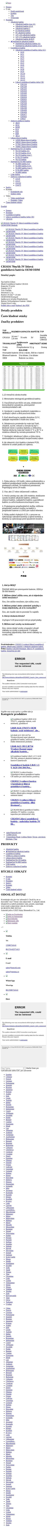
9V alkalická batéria (23, 33)
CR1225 (23, 89)
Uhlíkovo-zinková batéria (15, 856)
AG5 (22, 63)
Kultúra (13, 13)
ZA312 (18, 183)
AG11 (22, 76)
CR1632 (23, 95)
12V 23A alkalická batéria (25, 35)
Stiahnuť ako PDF (22, 305)
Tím (12, 16)
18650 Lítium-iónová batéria (26, 142)
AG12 (22, 78)
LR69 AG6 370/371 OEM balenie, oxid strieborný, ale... (25, 729)
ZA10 (17, 179)
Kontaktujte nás (17, 192)
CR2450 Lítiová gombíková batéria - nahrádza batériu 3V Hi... (25, 821)
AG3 (22, 59)
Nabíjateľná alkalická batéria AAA (28, 46)
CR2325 (23, 106)
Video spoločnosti (17, 198)
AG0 (22, 52)
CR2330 (23, 108)
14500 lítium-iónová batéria (25, 140)
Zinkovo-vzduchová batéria (21, 177)
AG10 (22, 74)
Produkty (9, 20)
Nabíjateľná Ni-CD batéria (21, 149)
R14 (17, 129)
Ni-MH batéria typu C (23, 168)
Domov (9, 7)
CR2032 (23, 101)
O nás (8, 879)
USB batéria (15, 174)
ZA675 (18, 185)
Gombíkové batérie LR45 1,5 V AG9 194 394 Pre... (25, 766)
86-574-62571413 (13, 949)
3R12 (17, 136)
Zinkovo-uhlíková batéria (20, 121)
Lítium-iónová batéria (19, 138)
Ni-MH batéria (21, 172)
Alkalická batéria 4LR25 (24, 39)
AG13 (22, 80)
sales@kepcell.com (13, 833)
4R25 (17, 123)
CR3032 (23, 117)
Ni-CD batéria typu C (23, 155)
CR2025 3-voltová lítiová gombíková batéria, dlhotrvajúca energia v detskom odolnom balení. (22, 645)
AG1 (22, 54)
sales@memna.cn (12, 972)
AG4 (22, 61)
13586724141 (11, 835)
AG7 (22, 67)
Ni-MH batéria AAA (23, 166)
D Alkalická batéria (22, 31)
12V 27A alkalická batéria (25, 37)
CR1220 (23, 86)
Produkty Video (17, 200)
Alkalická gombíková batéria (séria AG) (30, 50)
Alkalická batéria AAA (24, 26)
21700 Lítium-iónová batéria (26, 144)
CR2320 (23, 104)
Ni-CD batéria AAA (23, 153)
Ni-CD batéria (20, 159)
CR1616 (23, 91)
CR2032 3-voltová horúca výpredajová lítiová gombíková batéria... (23, 784)
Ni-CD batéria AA (22, 151)
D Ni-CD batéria (21, 157)
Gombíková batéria (18, 48)
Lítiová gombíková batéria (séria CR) (29, 82)
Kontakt (9, 877)
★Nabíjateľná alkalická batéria (22, 41)
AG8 (22, 69)
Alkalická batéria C (22, 28)
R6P (17, 134)
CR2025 (23, 99)
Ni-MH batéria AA (22, 164)
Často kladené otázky (14, 202)
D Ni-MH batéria (22, 170)
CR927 (23, 119)
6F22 (17, 125)
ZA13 (17, 181)
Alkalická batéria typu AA (25, 24)
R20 (17, 132)
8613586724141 (12, 990)
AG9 (22, 71)
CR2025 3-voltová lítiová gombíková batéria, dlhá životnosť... (23, 802)
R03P (17, 127)
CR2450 (23, 112)
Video (8, 887)
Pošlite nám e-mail (8, 305)
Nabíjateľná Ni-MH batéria (21, 162)
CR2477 (23, 114)
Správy (8, 187)
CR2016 (23, 97)
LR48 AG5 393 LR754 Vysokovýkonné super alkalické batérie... (22, 749)
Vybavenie (15, 18)
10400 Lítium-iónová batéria (26, 147)
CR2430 (23, 110)
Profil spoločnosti (17, 11)
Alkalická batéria (17, 22)
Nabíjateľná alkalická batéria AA (27, 44)
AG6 (22, 65)
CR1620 (23, 93)
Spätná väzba (16, 194)
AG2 (22, 56)
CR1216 (23, 84)
